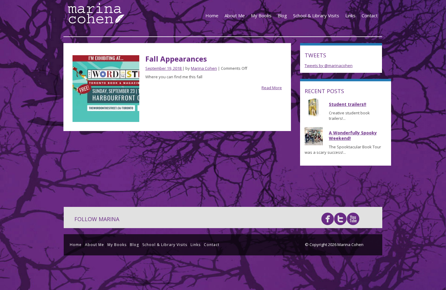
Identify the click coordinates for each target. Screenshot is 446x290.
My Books (261, 15)
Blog (282, 15)
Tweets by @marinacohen (329, 65)
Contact (370, 15)
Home (211, 15)
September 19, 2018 (163, 68)
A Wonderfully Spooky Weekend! (353, 135)
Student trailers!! (347, 104)
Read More (272, 87)
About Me (235, 15)
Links (350, 15)
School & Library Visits (316, 15)
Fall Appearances (176, 59)
